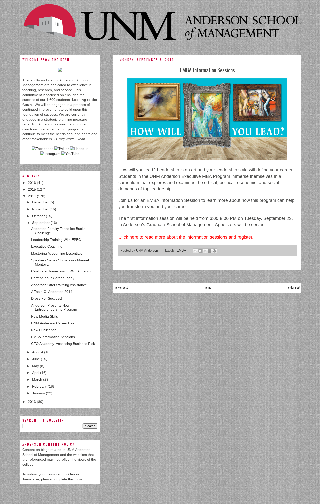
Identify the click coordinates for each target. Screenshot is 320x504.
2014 (32, 196)
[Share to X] (205, 251)
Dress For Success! (46, 298)
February (40, 386)
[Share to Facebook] (209, 251)
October (39, 216)
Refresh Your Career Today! (53, 278)
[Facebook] (43, 149)
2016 (32, 183)
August (38, 352)
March (37, 380)
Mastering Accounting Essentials (56, 254)
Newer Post (121, 287)
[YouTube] (71, 154)
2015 (32, 190)
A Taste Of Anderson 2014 (51, 292)
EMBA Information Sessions (53, 337)
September (41, 223)
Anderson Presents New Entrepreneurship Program (54, 308)
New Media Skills (44, 316)
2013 (32, 402)
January (39, 393)
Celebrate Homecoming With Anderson (62, 271)
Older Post (294, 287)
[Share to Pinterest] (214, 251)
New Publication (43, 330)
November (41, 209)
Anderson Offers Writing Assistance (59, 285)
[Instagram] (50, 154)
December (41, 202)
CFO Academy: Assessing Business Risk (63, 344)
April (36, 373)
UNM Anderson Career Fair (52, 323)
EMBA (181, 250)
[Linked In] (79, 149)
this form (75, 479)
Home (208, 287)
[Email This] (195, 251)
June (36, 359)
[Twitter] (61, 149)
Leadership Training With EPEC (56, 240)
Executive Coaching (46, 246)
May (36, 366)
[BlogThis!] (200, 251)
